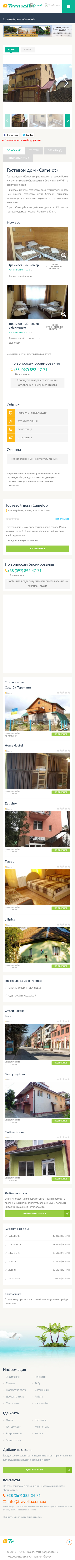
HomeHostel (14, 745)
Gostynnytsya (15, 1074)
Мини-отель (42, 1427)
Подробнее (60, 734)
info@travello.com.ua (27, 1502)
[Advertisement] (37, 633)
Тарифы (10, 1383)
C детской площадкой (22, 996)
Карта (28, 49)
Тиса (8, 1016)
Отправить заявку (34, 1213)
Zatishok (11, 803)
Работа (39, 1397)
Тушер (9, 861)
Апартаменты (14, 1433)
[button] (62, 83)
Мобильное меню (68, 6)
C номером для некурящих (24, 988)
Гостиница (40, 1420)
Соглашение (42, 1390)
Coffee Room (14, 1132)
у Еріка (10, 919)
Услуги (34, 150)
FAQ (37, 1383)
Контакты (40, 1377)
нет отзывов (62, 519)
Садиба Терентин (18, 687)
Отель (9, 1420)
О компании (12, 1377)
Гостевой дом (13, 1427)
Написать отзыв (18, 158)
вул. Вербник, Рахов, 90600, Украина (29, 510)
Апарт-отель (13, 1440)
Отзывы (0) (55, 150)
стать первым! (50, 459)
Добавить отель (15, 1397)
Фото (11, 49)
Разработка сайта (16, 1390)
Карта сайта (41, 1403)
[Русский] (37, 5)
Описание (14, 150)
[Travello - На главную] (8, 1541)
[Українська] (52, 5)
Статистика (12, 1403)
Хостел (39, 1433)
